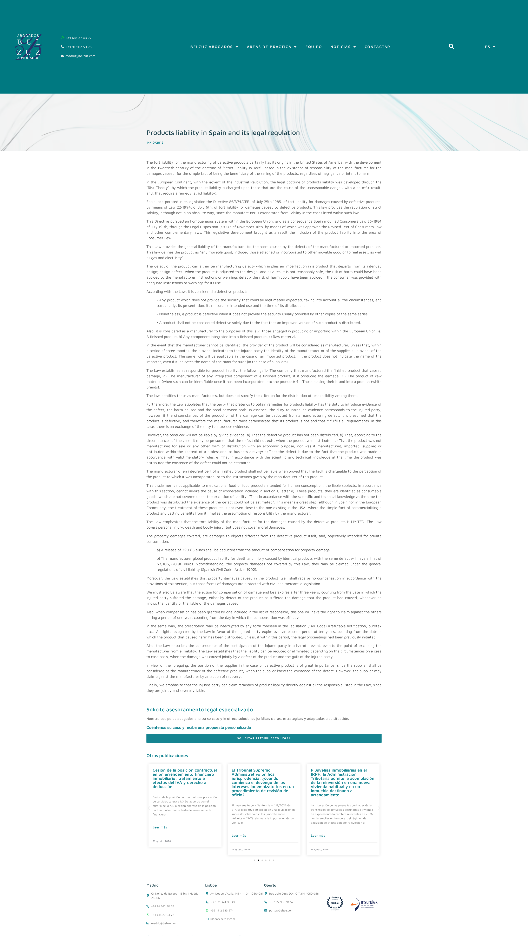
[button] (149, 808)
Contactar (377, 47)
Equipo (313, 47)
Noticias (340, 47)
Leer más (160, 827)
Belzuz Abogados (211, 47)
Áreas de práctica (269, 47)
